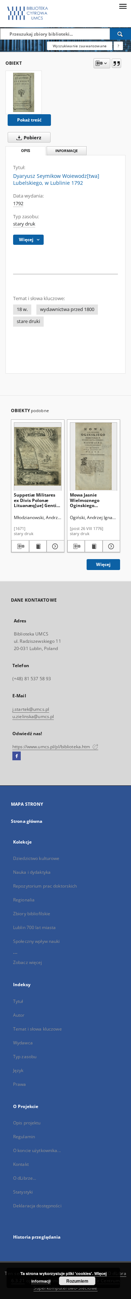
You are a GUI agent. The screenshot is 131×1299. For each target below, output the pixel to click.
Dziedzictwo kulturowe (36, 858)
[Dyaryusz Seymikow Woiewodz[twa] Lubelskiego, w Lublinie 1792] (24, 92)
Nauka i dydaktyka (32, 872)
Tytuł (18, 1001)
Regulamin (24, 1136)
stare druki (28, 321)
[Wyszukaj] (120, 34)
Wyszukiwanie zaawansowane (80, 45)
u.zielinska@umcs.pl (33, 716)
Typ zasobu (24, 1056)
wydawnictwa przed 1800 (67, 309)
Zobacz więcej (27, 962)
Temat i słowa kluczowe (37, 1029)
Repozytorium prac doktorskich (45, 886)
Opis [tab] (25, 150)
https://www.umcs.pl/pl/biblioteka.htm (51, 747)
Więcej (103, 564)
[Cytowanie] (116, 63)
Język (18, 1070)
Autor (19, 1015)
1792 (18, 203)
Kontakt (21, 1164)
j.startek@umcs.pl (30, 709)
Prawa (19, 1084)
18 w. (22, 309)
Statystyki (23, 1192)
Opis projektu (27, 1123)
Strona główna (27, 821)
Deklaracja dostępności (37, 1206)
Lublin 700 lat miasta (34, 927)
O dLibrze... (24, 1178)
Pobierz (32, 138)
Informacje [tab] (66, 150)
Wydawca (23, 1043)
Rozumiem (77, 1281)
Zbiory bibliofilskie (31, 914)
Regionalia (24, 900)
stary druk (24, 224)
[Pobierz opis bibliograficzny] (20, 546)
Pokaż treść (29, 120)
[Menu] (122, 6)
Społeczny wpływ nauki (36, 941)
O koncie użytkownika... (37, 1150)
